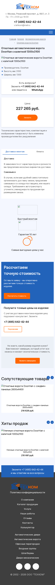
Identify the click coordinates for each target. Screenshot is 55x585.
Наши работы (27, 513)
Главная (12, 39)
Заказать (27, 118)
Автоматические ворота (35, 39)
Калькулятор (27, 527)
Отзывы (27, 518)
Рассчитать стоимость (17, 296)
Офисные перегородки (27, 544)
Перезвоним (13, 329)
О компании (27, 499)
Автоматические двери (27, 534)
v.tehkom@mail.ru (22, 25)
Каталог (20, 39)
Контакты (27, 523)
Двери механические (27, 557)
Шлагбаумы (27, 553)
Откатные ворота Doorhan (27, 43)
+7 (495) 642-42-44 (27, 22)
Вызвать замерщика (27, 361)
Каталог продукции (27, 504)
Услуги (27, 509)
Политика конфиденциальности (27, 492)
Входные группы (27, 548)
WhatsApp (37, 90)
